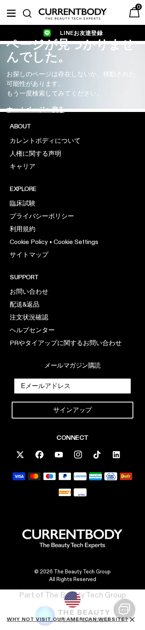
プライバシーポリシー (108, 350)
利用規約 (133, 350)
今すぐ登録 (109, 363)
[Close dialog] (141, 280)
